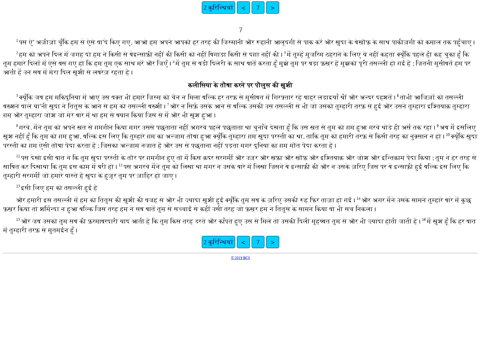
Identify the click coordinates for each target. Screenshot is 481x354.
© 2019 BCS (240, 258)
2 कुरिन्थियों (218, 7)
